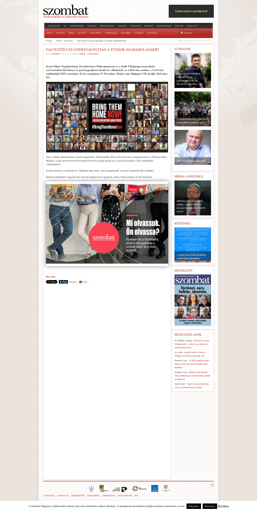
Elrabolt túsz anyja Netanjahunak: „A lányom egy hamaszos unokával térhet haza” (191, 344)
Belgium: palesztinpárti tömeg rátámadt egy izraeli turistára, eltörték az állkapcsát (192, 375)
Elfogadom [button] (194, 506)
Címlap (48, 40)
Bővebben (223, 506)
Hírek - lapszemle (64, 40)
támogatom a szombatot (191, 11)
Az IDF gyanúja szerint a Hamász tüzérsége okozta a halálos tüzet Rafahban (192, 364)
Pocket (73, 282)
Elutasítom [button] (210, 506)
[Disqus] (107, 335)
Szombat (55, 53)
